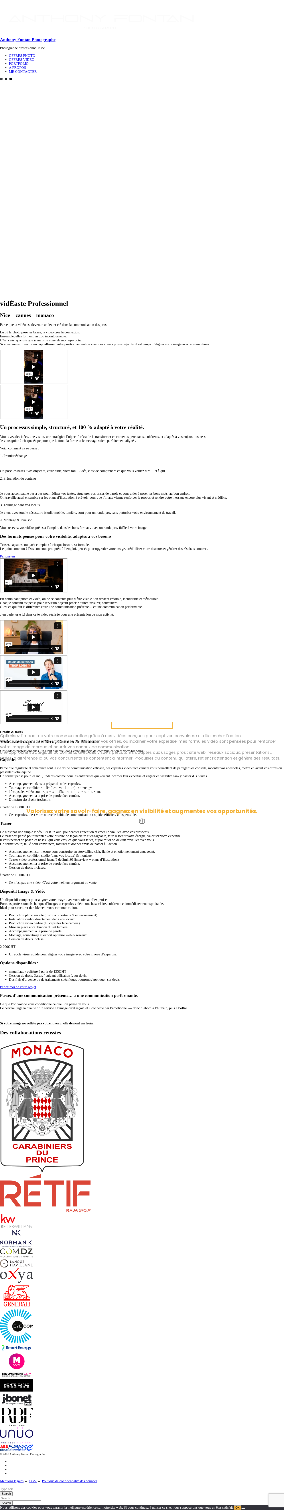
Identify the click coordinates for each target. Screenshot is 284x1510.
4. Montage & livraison (16, 520)
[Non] (243, 1508)
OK (237, 1507)
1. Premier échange (13, 456)
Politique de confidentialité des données (69, 1481)
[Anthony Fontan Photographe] (101, 31)
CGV (33, 1481)
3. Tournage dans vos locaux (20, 505)
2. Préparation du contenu (18, 478)
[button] (142, 456)
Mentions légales (12, 1481)
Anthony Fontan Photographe (27, 39)
